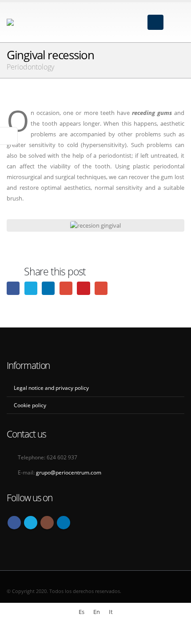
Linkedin (63, 522)
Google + (66, 288)
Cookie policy (30, 405)
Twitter (30, 288)
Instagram (47, 522)
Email (101, 288)
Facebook (13, 288)
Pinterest (83, 288)
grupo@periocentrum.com (68, 472)
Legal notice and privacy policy (51, 387)
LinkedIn (48, 288)
